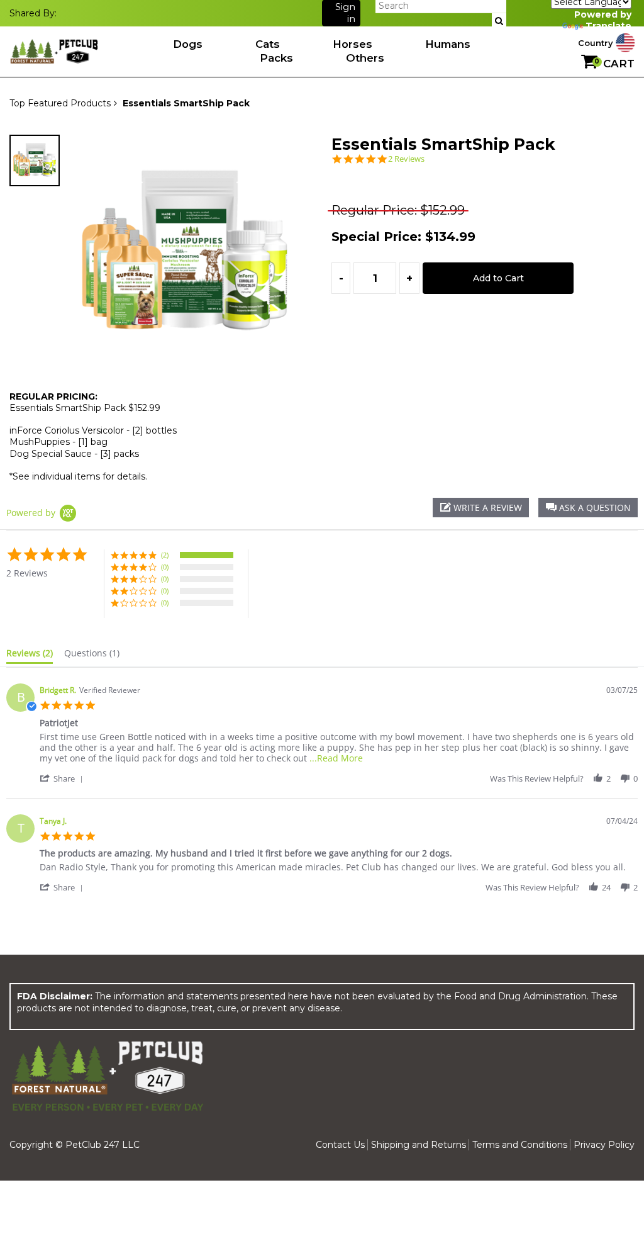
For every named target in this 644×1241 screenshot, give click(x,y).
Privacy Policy (604, 1144)
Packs (276, 58)
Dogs (188, 44)
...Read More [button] (336, 758)
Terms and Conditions (519, 1144)
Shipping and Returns (418, 1144)
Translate (608, 25)
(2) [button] (165, 554)
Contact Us (340, 1144)
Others (365, 58)
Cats (267, 44)
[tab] (29, 656)
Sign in (345, 13)
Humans (447, 44)
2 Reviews (406, 159)
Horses (352, 44)
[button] (588, 507)
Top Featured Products (60, 103)
